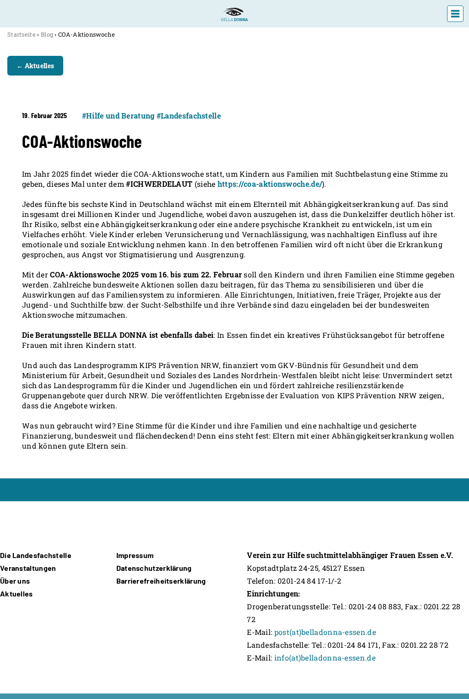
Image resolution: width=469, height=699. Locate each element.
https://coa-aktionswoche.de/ (270, 184)
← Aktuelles (35, 65)
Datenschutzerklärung (154, 568)
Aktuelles (16, 593)
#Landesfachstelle (189, 115)
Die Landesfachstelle (35, 555)
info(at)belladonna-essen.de (325, 657)
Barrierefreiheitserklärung (161, 580)
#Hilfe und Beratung (118, 115)
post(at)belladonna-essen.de (325, 632)
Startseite (21, 34)
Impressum (135, 555)
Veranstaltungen (28, 568)
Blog (47, 34)
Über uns (15, 580)
